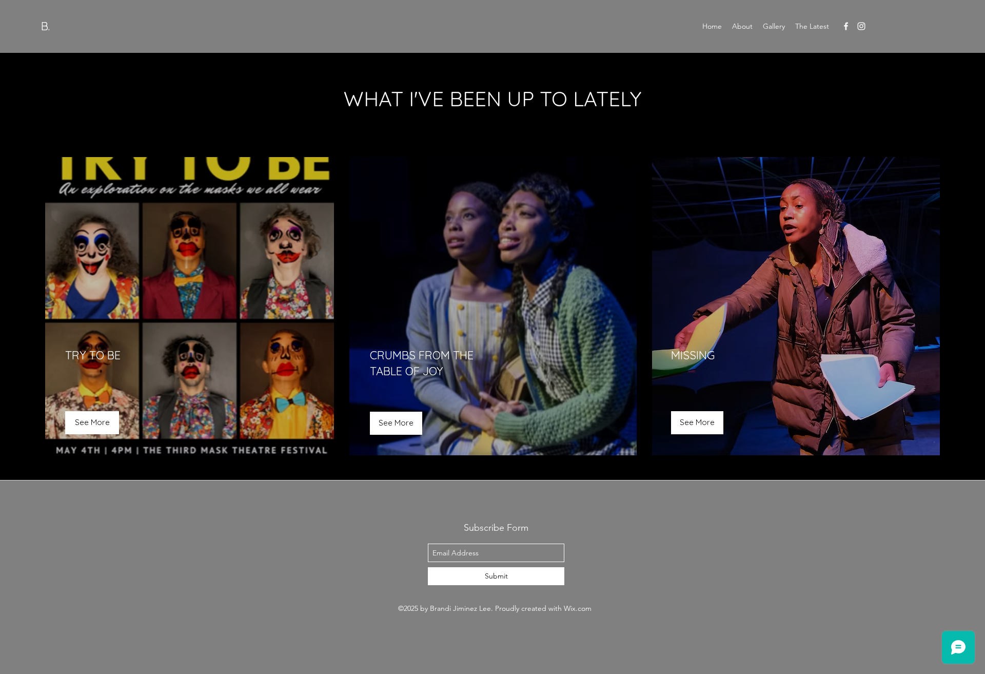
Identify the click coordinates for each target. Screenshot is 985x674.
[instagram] (861, 26)
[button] (697, 422)
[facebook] (846, 26)
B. (45, 26)
